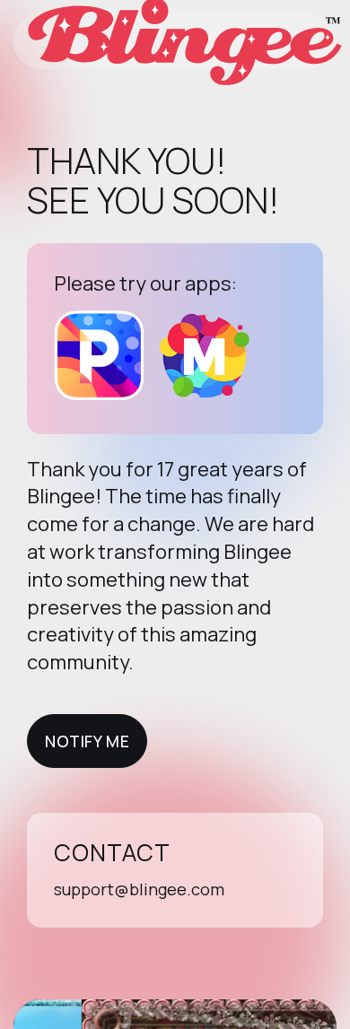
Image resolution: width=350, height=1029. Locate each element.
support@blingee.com (139, 889)
